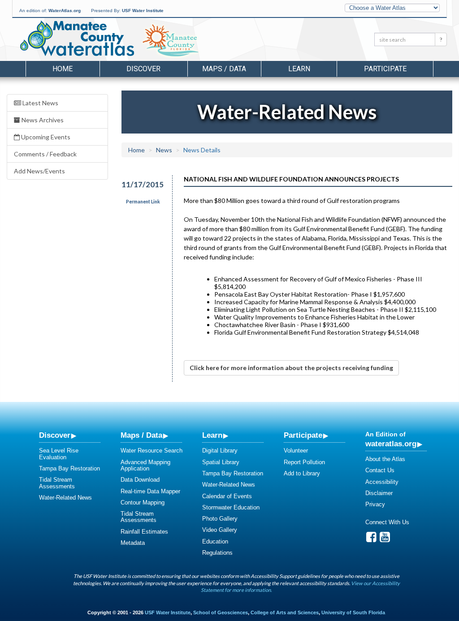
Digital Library (220, 450)
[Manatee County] (193, 40)
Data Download (140, 479)
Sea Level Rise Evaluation (58, 453)
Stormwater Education (231, 507)
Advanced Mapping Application (145, 465)
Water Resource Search (151, 450)
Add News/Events (39, 171)
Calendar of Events (227, 496)
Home (62, 69)
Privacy (375, 504)
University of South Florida (353, 612)
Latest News (39, 103)
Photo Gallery (220, 518)
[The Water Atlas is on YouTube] (385, 539)
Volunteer (296, 450)
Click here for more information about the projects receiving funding (291, 367)
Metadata (133, 542)
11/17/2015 (141, 184)
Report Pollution (304, 462)
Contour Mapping (143, 502)
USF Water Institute (143, 10)
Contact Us (379, 470)
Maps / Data (141, 435)
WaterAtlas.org (64, 10)
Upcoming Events (45, 137)
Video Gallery (219, 529)
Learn (212, 435)
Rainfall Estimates (144, 531)
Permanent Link (143, 201)
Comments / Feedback (45, 154)
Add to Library (302, 473)
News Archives (42, 120)
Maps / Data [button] (224, 69)
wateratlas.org (390, 443)
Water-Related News (65, 497)
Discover (54, 435)
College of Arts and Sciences (285, 612)
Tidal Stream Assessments (57, 482)
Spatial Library (220, 462)
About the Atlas (385, 459)
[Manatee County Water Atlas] (76, 38)
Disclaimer (379, 493)
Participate (303, 435)
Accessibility (381, 482)
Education (215, 541)
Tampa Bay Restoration (69, 468)
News (164, 150)
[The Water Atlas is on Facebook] (371, 539)
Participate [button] (385, 69)
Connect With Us (387, 522)
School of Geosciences (220, 612)
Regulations (217, 552)
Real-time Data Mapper (150, 491)
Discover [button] (143, 69)
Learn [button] (299, 69)
